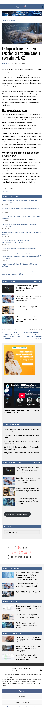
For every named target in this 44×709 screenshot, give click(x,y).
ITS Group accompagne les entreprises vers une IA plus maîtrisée (26, 319)
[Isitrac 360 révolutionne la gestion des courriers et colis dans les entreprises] (8, 657)
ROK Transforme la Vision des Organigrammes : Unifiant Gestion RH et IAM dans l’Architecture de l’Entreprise (27, 576)
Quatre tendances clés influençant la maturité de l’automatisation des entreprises (11, 335)
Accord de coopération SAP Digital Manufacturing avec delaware (33, 335)
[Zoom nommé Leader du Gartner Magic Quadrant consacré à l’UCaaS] (8, 608)
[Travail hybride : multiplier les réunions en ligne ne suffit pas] (8, 310)
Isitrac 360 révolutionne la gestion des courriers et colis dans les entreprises (27, 657)
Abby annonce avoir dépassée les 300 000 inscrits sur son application (28, 288)
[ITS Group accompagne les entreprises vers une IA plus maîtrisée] (8, 320)
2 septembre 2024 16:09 (18, 63)
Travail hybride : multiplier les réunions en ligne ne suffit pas (27, 307)
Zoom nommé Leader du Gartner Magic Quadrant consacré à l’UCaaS (28, 608)
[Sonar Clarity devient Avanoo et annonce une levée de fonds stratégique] (8, 648)
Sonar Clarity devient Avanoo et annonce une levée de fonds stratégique (28, 648)
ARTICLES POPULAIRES (12, 282)
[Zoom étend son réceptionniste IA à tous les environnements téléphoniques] (8, 299)
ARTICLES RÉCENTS (10, 602)
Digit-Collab (6, 63)
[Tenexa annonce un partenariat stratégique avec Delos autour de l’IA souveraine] (8, 639)
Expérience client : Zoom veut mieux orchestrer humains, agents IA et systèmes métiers (21, 273)
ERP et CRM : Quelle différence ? (28, 592)
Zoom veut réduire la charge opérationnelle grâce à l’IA (21, 248)
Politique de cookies (12, 706)
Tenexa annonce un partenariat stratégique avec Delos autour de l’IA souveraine (28, 639)
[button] (41, 669)
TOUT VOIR (37, 281)
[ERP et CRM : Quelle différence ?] (8, 594)
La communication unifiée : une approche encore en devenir (27, 585)
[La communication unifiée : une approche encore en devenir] (8, 586)
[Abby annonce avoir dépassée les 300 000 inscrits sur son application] (8, 289)
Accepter (22, 691)
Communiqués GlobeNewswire (17, 514)
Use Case (5, 191)
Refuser (22, 696)
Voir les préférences (22, 702)
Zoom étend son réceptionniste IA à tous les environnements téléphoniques (17, 241)
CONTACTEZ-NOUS (7, 2)
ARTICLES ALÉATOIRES (12, 569)
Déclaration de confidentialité (27, 706)
